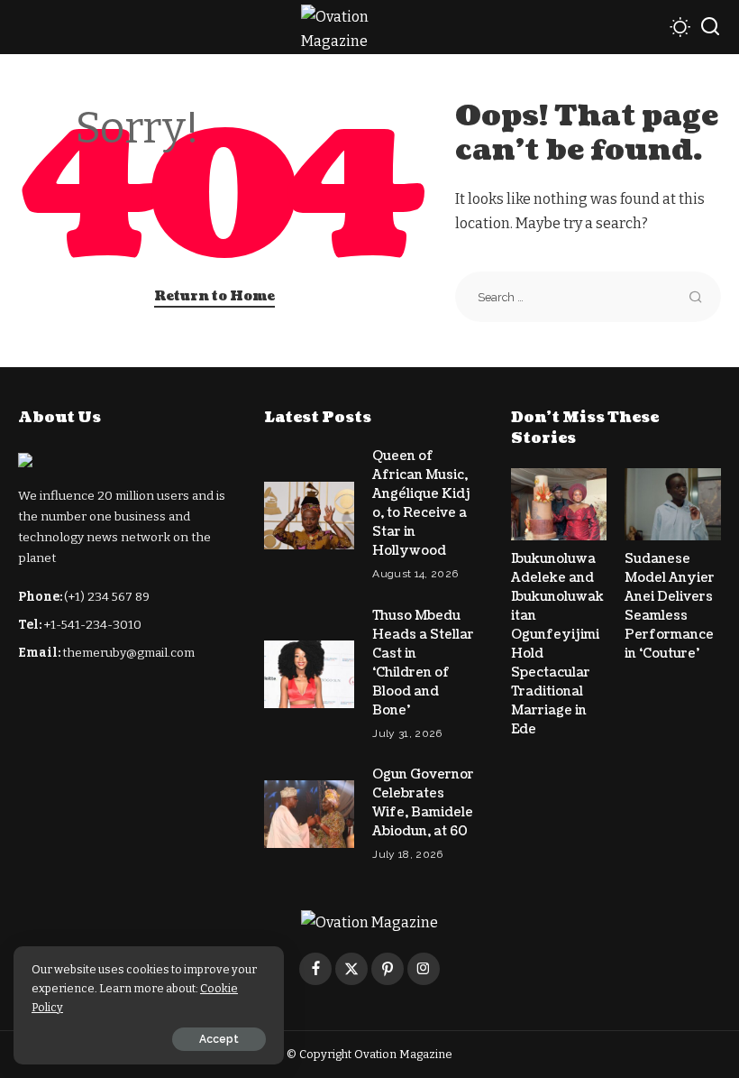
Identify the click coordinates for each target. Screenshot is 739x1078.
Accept (219, 1039)
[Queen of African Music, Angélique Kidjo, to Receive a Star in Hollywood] (309, 515)
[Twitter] (351, 969)
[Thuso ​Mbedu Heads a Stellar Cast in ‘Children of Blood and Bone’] (309, 674)
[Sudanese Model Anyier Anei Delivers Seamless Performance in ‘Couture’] (673, 504)
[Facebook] (315, 969)
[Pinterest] (387, 969)
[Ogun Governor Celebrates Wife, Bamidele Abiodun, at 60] (309, 814)
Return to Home (214, 296)
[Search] (710, 27)
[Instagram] (423, 969)
